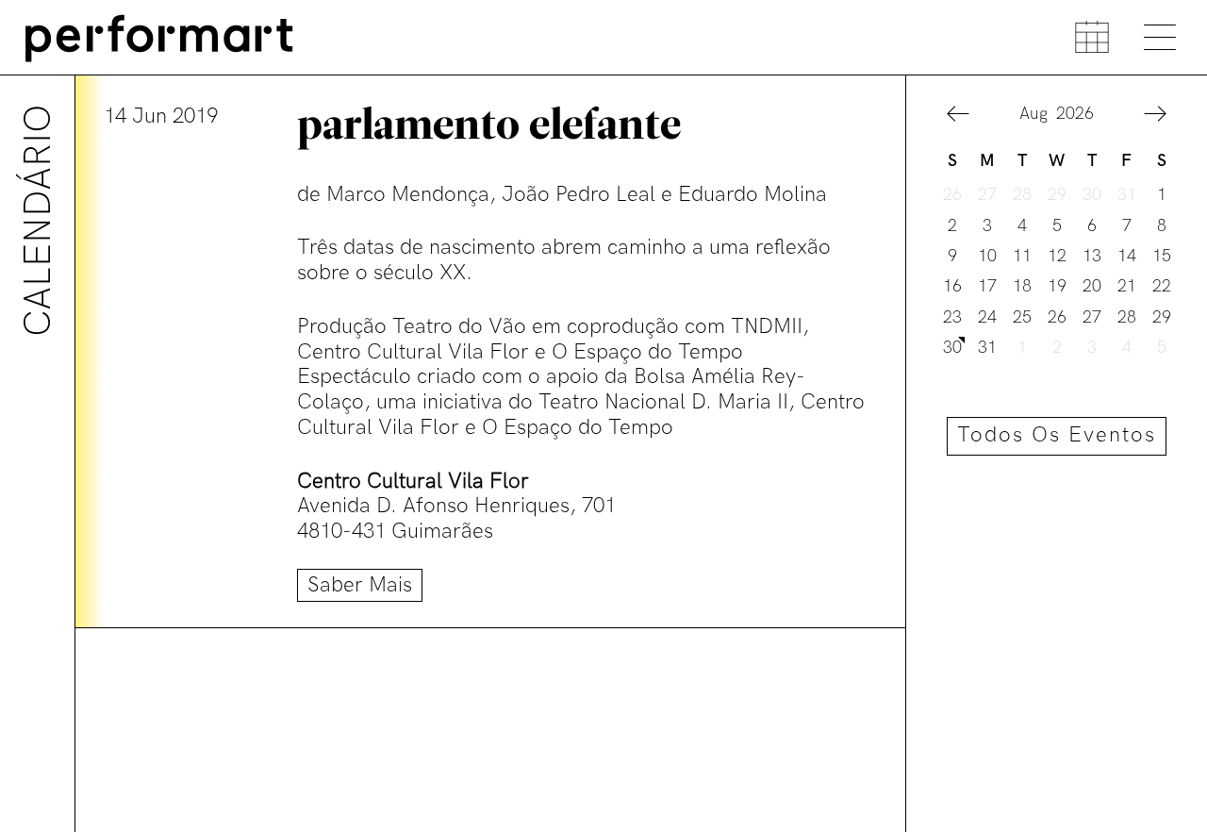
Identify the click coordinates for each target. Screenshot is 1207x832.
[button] (958, 116)
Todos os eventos (1056, 435)
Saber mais (359, 585)
